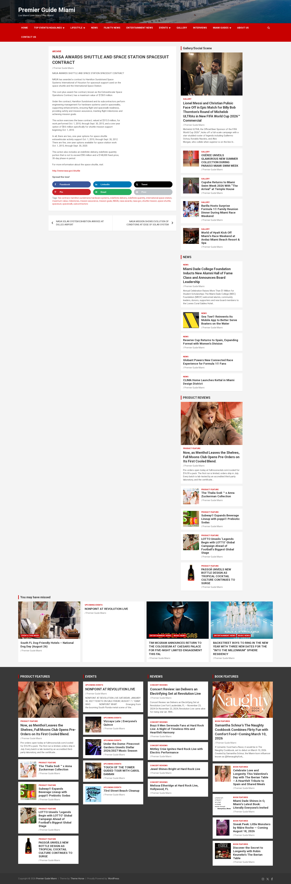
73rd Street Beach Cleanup (121, 790)
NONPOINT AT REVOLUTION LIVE (106, 609)
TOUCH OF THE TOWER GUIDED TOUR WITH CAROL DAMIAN (121, 771)
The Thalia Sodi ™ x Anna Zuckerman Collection (217, 494)
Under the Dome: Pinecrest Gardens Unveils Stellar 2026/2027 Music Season (121, 747)
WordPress (113, 878)
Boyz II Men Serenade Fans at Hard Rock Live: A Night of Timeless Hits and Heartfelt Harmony (177, 729)
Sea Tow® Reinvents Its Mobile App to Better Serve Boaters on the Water (219, 320)
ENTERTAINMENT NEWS (139, 27)
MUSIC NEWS (180, 636)
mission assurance (89, 201)
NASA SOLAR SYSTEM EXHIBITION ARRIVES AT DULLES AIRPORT (80, 223)
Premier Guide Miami (46, 9)
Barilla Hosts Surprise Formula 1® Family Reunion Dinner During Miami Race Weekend (219, 211)
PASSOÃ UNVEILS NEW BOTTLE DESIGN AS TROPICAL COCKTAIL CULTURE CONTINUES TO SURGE (218, 576)
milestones (74, 201)
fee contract (64, 198)
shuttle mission (149, 201)
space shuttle (164, 201)
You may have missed (35, 597)
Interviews (200, 27)
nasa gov (137, 201)
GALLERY (182, 27)
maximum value (60, 201)
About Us (243, 27)
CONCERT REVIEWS (158, 685)
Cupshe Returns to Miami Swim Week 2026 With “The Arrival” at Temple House (219, 185)
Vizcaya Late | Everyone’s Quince (120, 722)
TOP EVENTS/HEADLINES (48, 27)
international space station (159, 198)
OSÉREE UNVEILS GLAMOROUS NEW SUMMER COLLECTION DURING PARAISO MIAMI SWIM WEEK (219, 160)
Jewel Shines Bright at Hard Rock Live (175, 769)
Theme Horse (77, 878)
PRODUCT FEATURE (191, 448)
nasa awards (126, 201)
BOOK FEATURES (226, 676)
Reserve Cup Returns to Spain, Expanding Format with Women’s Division (210, 341)
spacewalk (67, 204)
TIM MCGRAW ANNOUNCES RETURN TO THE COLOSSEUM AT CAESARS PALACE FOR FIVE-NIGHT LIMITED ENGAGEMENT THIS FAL (175, 648)
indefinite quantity (136, 198)
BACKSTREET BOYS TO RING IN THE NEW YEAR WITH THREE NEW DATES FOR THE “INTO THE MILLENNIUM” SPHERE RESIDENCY (240, 648)
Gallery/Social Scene (197, 48)
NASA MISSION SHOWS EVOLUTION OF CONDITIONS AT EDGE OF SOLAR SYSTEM (148, 223)
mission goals (105, 201)
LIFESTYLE (76, 27)
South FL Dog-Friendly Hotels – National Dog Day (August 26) (47, 644)
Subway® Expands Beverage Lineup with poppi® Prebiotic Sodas (220, 519)
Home (24, 27)
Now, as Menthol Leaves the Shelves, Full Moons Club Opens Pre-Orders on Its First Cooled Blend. (211, 457)
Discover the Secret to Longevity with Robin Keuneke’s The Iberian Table (248, 853)
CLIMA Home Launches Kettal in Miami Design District (208, 381)
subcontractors (81, 204)
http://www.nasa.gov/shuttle (66, 170)
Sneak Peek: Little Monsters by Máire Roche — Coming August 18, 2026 (251, 827)
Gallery (187, 99)
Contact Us (28, 37)
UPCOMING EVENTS (93, 605)
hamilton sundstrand (80, 198)
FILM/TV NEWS (112, 27)
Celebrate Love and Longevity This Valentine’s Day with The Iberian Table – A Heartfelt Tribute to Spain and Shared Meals (250, 777)
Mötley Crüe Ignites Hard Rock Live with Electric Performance (176, 750)
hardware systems (100, 198)
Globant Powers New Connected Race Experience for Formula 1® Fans (208, 361)
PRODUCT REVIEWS (196, 397)
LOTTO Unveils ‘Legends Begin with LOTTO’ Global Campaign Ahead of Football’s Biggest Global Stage (218, 545)
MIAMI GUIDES (221, 27)
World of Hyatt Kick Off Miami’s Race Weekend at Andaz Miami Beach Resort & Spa (220, 238)
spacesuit (57, 204)
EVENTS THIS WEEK (30, 636)
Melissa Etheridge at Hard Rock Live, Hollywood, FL (174, 787)
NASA (116, 201)
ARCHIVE (56, 51)
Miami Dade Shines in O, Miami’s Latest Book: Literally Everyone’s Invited (250, 804)
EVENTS (163, 27)
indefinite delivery (118, 198)
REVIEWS (156, 676)
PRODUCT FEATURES (35, 676)
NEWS (94, 27)
